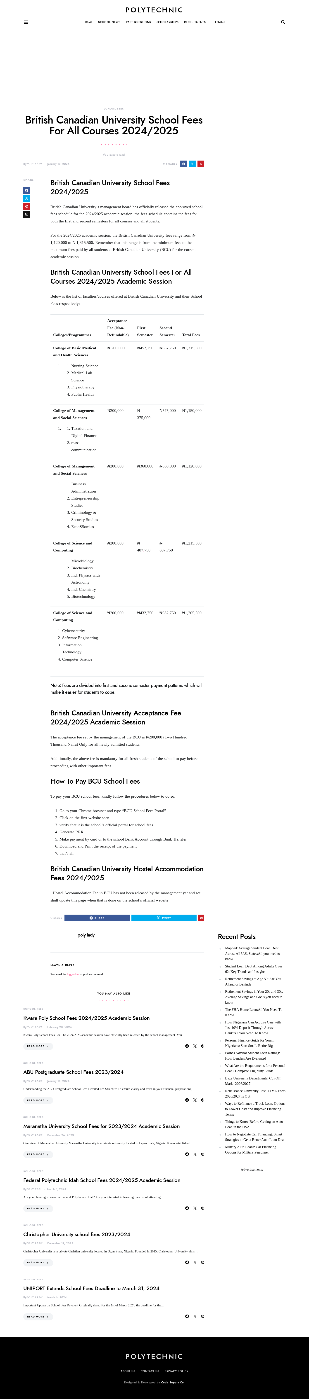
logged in (73, 974)
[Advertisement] (135, 60)
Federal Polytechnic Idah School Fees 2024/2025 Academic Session (101, 1180)
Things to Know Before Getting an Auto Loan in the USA (254, 1124)
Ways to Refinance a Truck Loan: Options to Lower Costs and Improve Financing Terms (255, 1109)
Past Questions (138, 22)
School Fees (114, 108)
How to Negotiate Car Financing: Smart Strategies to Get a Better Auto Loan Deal (255, 1137)
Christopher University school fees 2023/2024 (76, 1234)
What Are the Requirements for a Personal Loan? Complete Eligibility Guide (255, 1068)
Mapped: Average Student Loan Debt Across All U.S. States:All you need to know (252, 953)
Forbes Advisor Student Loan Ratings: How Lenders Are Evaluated (252, 1055)
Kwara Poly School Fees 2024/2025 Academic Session (86, 1018)
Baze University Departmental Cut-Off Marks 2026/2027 (252, 1081)
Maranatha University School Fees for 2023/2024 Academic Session (101, 1126)
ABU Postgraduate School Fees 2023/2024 (73, 1072)
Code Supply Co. (173, 1382)
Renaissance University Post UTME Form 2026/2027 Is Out (255, 1093)
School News (109, 22)
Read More (35, 1046)
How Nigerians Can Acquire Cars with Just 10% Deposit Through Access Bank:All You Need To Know (253, 1027)
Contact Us (150, 1371)
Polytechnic (154, 10)
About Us (128, 1371)
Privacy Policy (176, 1371)
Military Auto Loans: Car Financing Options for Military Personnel (250, 1149)
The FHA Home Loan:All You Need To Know (253, 1012)
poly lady (34, 163)
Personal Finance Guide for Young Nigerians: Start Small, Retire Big (249, 1043)
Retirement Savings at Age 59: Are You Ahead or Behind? (253, 981)
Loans (220, 22)
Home (88, 22)
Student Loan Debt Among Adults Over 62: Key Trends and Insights (253, 969)
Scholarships (168, 22)
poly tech (34, 1189)
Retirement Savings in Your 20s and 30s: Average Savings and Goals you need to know (254, 997)
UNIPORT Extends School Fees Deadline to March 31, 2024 (91, 1288)
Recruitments (195, 22)
